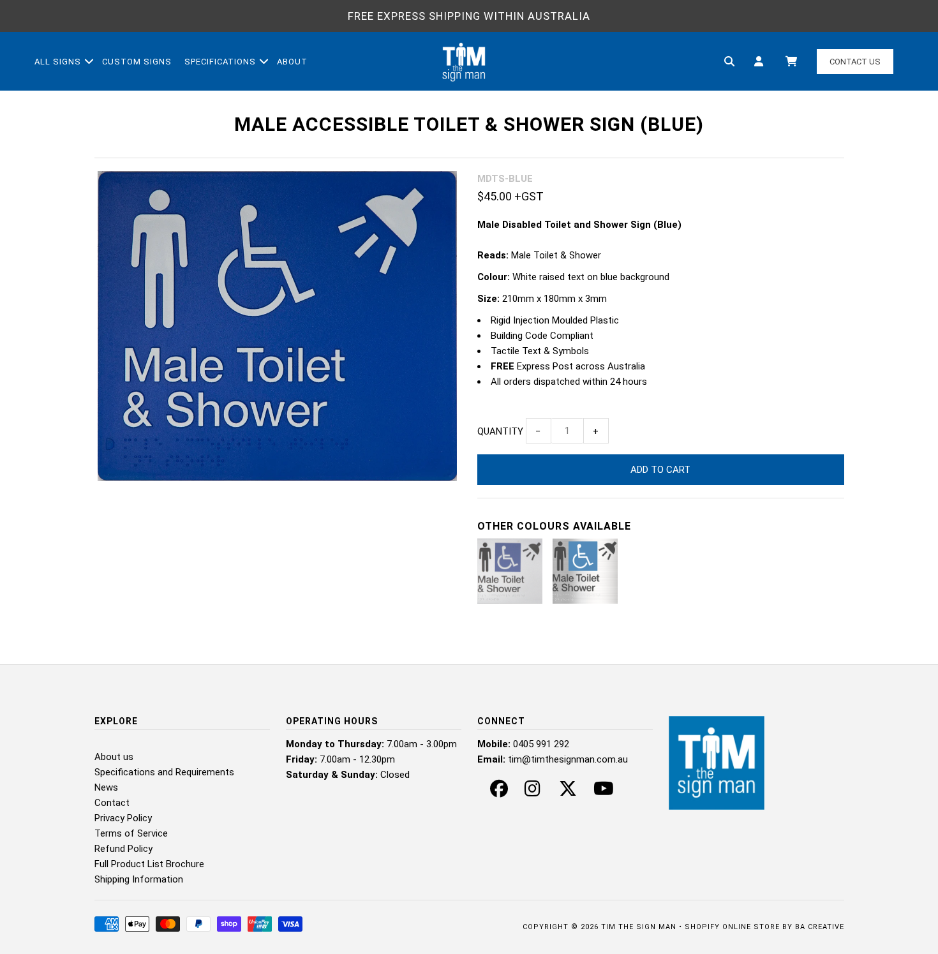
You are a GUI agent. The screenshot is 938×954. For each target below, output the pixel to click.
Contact (112, 803)
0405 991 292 (541, 744)
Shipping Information (138, 879)
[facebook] (499, 792)
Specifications (220, 61)
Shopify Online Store (732, 927)
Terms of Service (131, 833)
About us (113, 757)
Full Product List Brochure (149, 864)
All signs (57, 61)
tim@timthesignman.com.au (568, 759)
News (106, 787)
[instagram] (532, 792)
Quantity (500, 431)
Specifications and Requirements (164, 772)
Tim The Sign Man (638, 927)
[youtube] (603, 792)
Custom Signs (137, 61)
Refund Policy (123, 848)
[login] (759, 62)
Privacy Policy (123, 818)
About (292, 61)
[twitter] (568, 792)
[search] (729, 62)
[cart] (790, 62)
